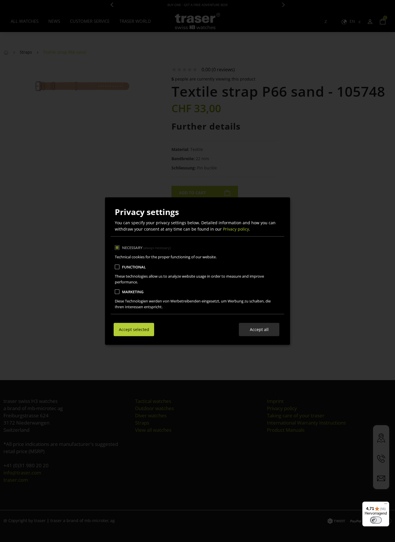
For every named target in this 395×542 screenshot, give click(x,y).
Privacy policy (236, 229)
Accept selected (134, 329)
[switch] (376, 520)
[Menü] (385, 505)
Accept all (259, 329)
